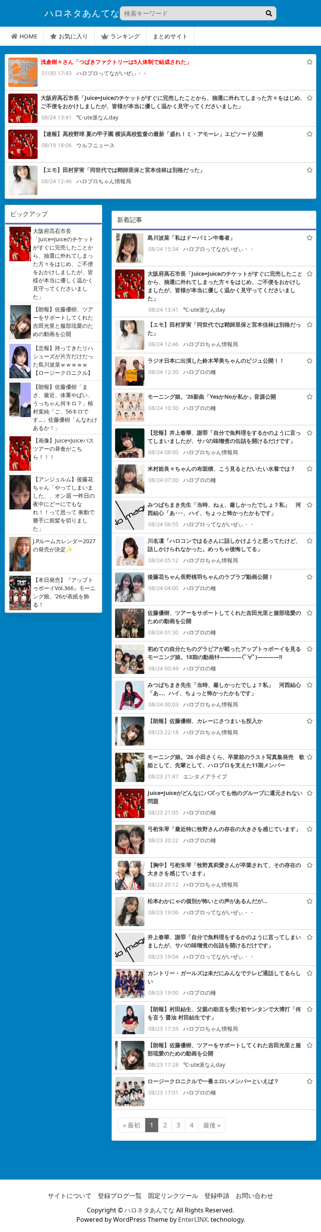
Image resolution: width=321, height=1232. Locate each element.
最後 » (211, 1125)
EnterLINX (192, 1219)
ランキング (125, 36)
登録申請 (216, 1195)
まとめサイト (170, 36)
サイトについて (70, 1195)
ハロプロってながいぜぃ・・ (112, 73)
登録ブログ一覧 (120, 1195)
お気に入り (73, 36)
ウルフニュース (95, 145)
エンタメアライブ (205, 776)
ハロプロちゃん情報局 (103, 181)
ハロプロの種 (199, 372)
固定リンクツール (173, 1195)
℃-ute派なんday (97, 117)
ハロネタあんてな (149, 1210)
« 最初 (131, 1125)
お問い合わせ (254, 1195)
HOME (28, 36)
